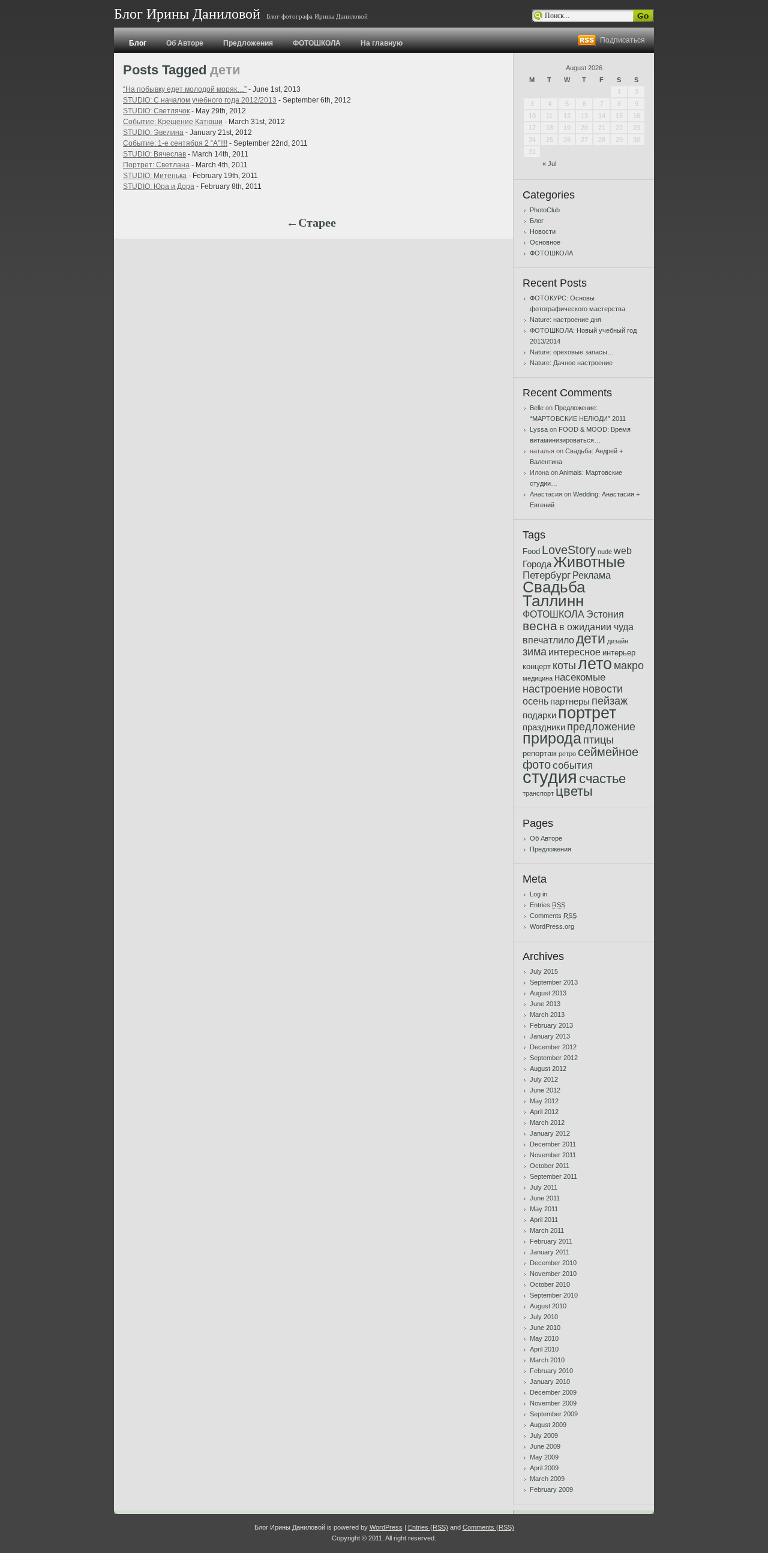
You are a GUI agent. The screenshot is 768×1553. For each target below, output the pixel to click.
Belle (537, 407)
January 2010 (550, 1381)
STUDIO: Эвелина (153, 132)
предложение (601, 726)
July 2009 (544, 1435)
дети (590, 638)
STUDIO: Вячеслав (154, 154)
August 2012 (548, 1068)
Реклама (591, 575)
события (573, 765)
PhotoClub (545, 209)
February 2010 (551, 1370)
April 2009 (544, 1467)
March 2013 (547, 1014)
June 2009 (545, 1446)
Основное (545, 242)
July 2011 (543, 1187)
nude (605, 551)
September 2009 (554, 1413)
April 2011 (544, 1219)
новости (603, 689)
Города (537, 564)
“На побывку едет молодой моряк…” (185, 89)
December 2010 (553, 1262)
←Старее (311, 222)
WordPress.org (552, 926)
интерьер (618, 652)
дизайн (617, 641)
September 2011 (553, 1176)
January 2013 (550, 1036)
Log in (538, 894)
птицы (598, 740)
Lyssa (539, 429)
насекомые (579, 677)
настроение (552, 688)
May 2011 (544, 1208)
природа (552, 738)
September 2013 (554, 982)
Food (531, 551)
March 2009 (547, 1478)
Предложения (248, 43)
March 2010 (547, 1360)
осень (535, 701)
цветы (574, 791)
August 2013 (548, 993)
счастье (602, 778)
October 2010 (550, 1284)
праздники (544, 727)
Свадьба (554, 587)
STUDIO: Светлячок (156, 111)
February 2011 (551, 1241)
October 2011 (549, 1165)
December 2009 (553, 1392)
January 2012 (550, 1133)
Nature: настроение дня (565, 319)
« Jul (549, 163)
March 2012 (547, 1122)
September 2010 (554, 1295)
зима (535, 651)
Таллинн (553, 600)
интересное (574, 652)
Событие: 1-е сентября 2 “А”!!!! (175, 143)
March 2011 (547, 1230)
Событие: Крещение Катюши (173, 122)
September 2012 (554, 1057)
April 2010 (544, 1349)
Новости (543, 231)
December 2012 (553, 1047)
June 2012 (545, 1090)
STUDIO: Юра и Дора (158, 186)
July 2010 (544, 1316)
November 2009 (553, 1403)
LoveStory (569, 549)
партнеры (570, 701)
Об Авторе (184, 43)
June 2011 (545, 1198)
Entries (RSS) (428, 1527)
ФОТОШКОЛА (317, 43)
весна (540, 626)
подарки (539, 715)
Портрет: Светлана (156, 165)
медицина (538, 678)
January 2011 (549, 1252)
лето (595, 663)
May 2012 (544, 1100)
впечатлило (548, 640)
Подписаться (622, 40)
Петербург (547, 575)
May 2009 (544, 1457)
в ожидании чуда (596, 627)
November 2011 (553, 1154)
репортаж (540, 753)
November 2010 (553, 1273)
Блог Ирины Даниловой (187, 14)
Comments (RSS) (488, 1527)
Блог (137, 43)
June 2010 (545, 1327)
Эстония (605, 614)
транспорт (538, 793)
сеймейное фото (580, 758)
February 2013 (551, 1025)
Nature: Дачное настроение (571, 362)
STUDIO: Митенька (155, 175)
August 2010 (548, 1306)
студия (550, 777)
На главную (382, 43)
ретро (567, 753)
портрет (587, 712)
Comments (553, 915)
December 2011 (553, 1144)
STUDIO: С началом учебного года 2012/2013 (200, 100)
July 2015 (544, 971)
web (623, 551)
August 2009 (548, 1424)
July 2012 (544, 1079)
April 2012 (544, 1111)
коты (564, 666)
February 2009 (551, 1489)
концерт (537, 666)
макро (629, 665)
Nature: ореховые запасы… (572, 352)
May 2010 (544, 1338)
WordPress (386, 1527)
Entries (547, 904)
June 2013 (545, 1003)
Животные (589, 562)
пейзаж (610, 701)
